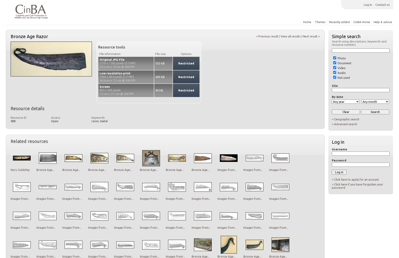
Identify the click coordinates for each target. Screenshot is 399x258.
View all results (291, 36)
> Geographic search (345, 119)
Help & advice (383, 22)
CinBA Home (361, 22)
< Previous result (267, 36)
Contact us (382, 4)
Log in (368, 4)
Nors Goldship (20, 169)
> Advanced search (344, 124)
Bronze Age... (45, 169)
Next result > (311, 36)
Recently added (339, 22)
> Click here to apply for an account (355, 179)
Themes (320, 22)
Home (307, 22)
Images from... (227, 169)
